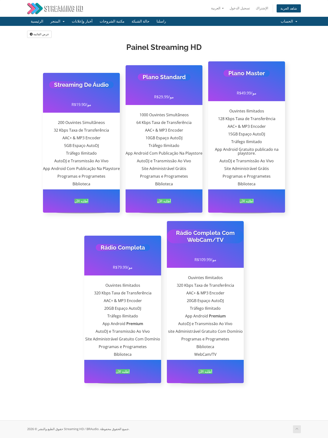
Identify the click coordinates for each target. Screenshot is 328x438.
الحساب (288, 21)
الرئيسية (37, 21)
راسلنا (161, 21)
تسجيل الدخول (240, 8)
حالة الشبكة (140, 21)
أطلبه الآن (81, 201)
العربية (216, 8)
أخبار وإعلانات (82, 21)
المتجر (56, 21)
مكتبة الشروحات (112, 21)
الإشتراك (262, 8)
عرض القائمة (41, 34)
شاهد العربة (288, 8)
